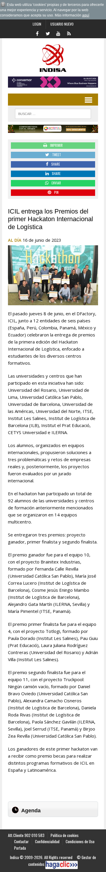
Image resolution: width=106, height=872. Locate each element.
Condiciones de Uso (80, 841)
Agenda (31, 810)
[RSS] (69, 32)
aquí (85, 15)
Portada (20, 848)
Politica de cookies (65, 835)
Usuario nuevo (62, 23)
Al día (14, 240)
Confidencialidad (47, 841)
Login (37, 23)
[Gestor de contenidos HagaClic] (61, 865)
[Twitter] (47, 32)
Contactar (21, 841)
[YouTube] (58, 32)
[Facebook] (37, 32)
